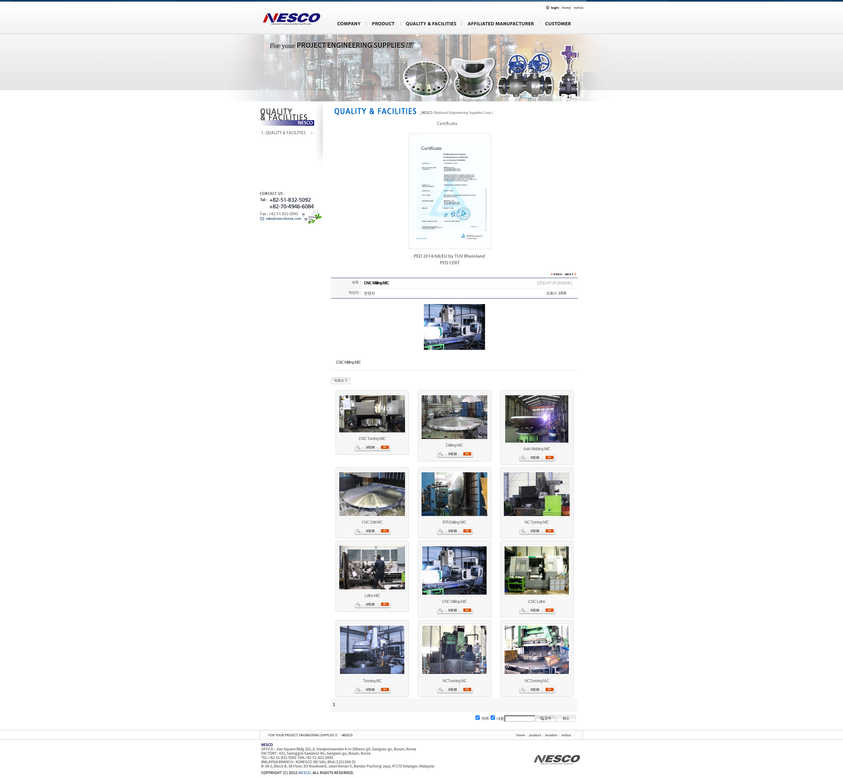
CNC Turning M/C (372, 438)
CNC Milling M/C (454, 601)
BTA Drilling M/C (454, 522)
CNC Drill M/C (372, 522)
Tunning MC (372, 681)
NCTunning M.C (537, 681)
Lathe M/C (372, 595)
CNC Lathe (536, 601)
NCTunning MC (455, 681)
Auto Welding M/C (536, 449)
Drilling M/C (454, 445)
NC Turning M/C (537, 522)
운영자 (369, 293)
